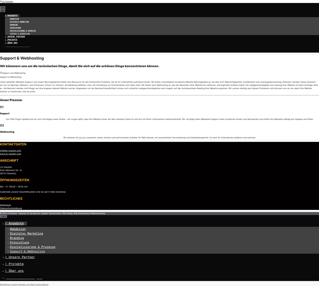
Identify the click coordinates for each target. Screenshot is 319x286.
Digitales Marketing (19, 22)
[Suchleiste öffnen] (2, 4)
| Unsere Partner (15, 36)
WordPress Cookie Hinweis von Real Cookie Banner (24, 284)
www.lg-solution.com (10, 154)
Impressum (5, 205)
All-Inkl (81, 137)
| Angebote (11, 15)
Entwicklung (15, 28)
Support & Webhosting (20, 34)
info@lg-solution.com (10, 150)
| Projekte (11, 40)
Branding (14, 25)
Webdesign (14, 19)
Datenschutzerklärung (11, 208)
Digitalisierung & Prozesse (23, 31)
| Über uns (11, 43)
